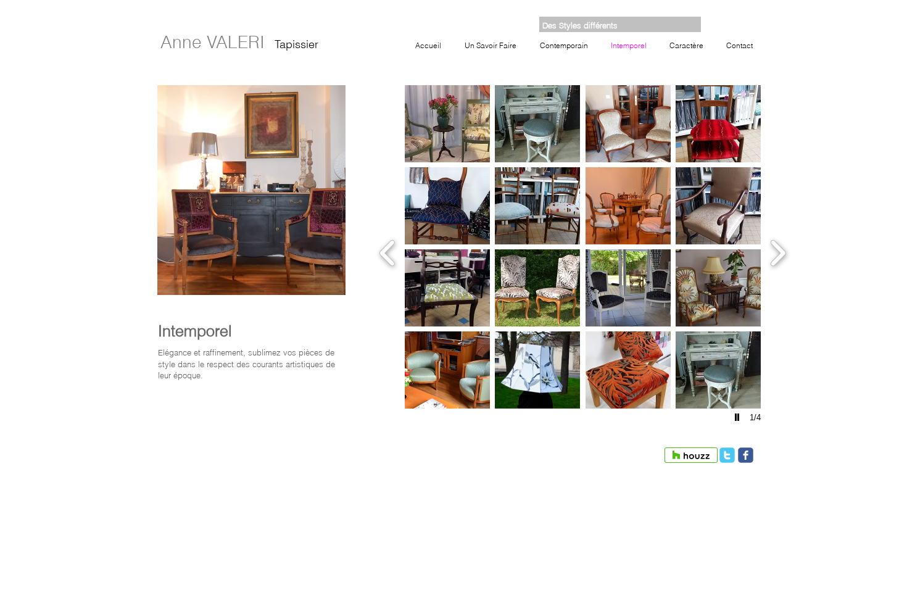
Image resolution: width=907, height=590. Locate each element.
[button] (447, 123)
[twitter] (727, 455)
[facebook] (745, 455)
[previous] (388, 251)
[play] (738, 417)
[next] (778, 251)
